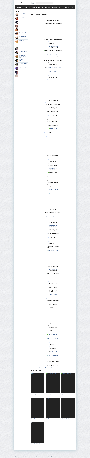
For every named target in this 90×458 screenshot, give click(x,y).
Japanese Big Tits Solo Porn (51, 394)
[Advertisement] (53, 31)
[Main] (21, 3)
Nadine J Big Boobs (34, 394)
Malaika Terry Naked (35, 418)
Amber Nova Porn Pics (65, 418)
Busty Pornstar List (49, 418)
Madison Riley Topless (49, 367)
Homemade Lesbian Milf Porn (36, 443)
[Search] (52, 3)
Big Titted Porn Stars (41, 367)
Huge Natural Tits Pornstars (66, 394)
